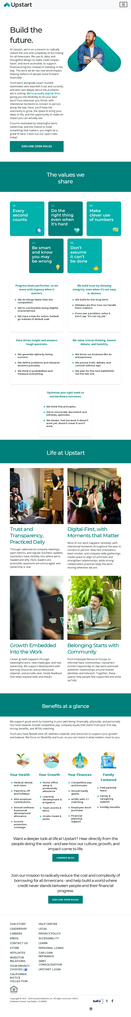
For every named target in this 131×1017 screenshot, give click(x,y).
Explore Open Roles (37, 146)
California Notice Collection (19, 978)
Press (14, 938)
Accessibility (49, 938)
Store (14, 948)
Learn (43, 943)
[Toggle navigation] (123, 4)
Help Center (48, 924)
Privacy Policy (50, 933)
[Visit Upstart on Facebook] (112, 1001)
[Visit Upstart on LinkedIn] (91, 1009)
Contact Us (19, 943)
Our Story (18, 924)
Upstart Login (50, 969)
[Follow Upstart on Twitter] (107, 1001)
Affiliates (17, 952)
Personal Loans (51, 948)
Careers (16, 933)
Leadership (18, 928)
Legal (43, 928)
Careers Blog (65, 857)
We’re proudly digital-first (43, 93)
